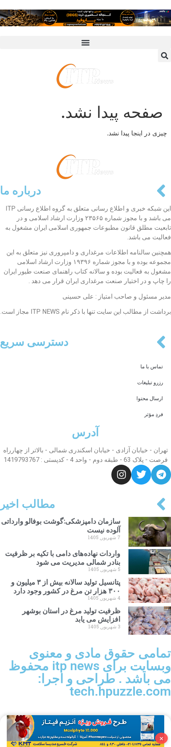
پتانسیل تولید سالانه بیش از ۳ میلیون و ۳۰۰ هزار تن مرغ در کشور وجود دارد (65, 586)
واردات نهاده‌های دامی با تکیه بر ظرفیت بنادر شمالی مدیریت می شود (62, 557)
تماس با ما (151, 367)
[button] (85, 42)
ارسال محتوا (149, 398)
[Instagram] (121, 475)
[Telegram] (161, 475)
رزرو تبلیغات (150, 382)
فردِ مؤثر (153, 414)
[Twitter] (141, 475)
